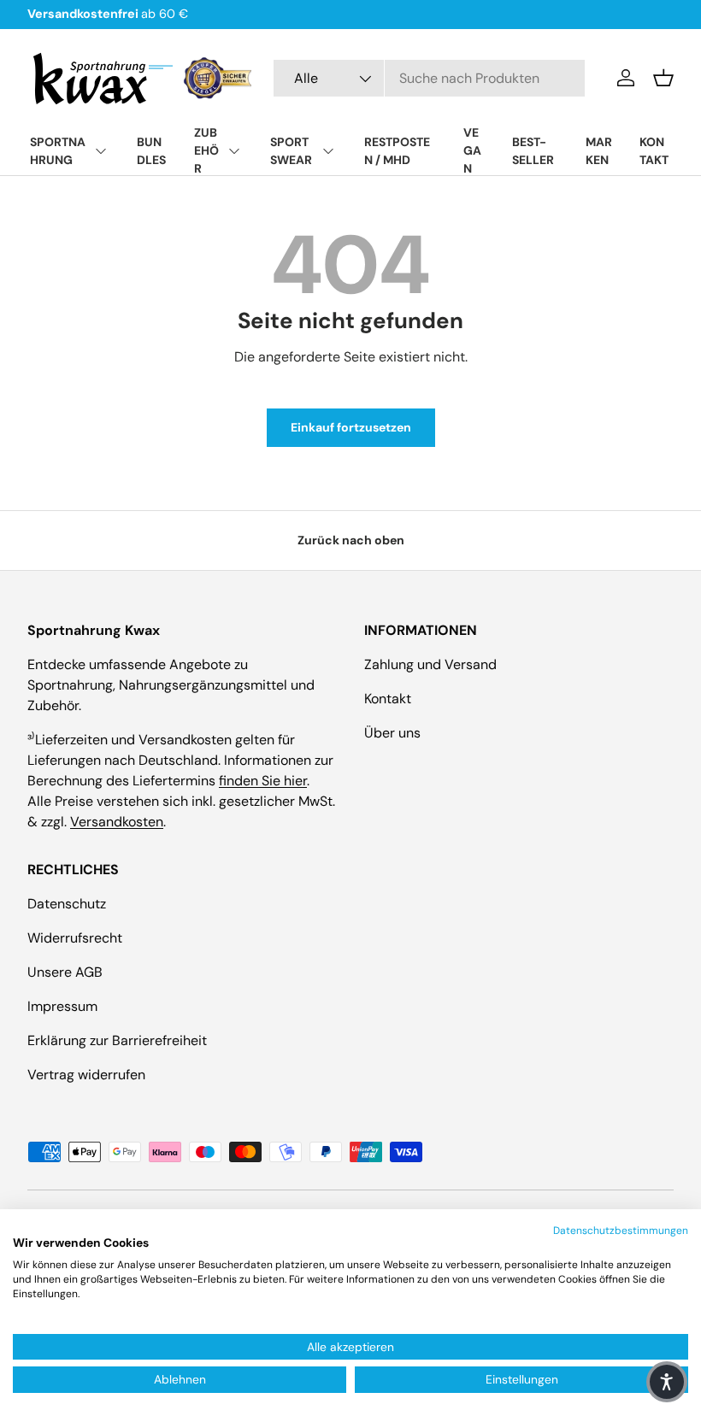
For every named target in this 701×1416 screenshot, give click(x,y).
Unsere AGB (65, 972)
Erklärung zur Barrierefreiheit (117, 1040)
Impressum (62, 1006)
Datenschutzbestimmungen (620, 1230)
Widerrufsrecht (74, 938)
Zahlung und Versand (430, 664)
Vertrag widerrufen (86, 1075)
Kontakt (387, 699)
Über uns (392, 733)
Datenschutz (66, 904)
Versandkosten (116, 822)
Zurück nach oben (350, 540)
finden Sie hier (263, 781)
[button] (663, 78)
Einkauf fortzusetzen (351, 427)
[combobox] (429, 78)
